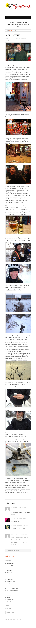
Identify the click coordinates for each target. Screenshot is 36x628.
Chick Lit (9, 568)
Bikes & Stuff (10, 565)
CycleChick (18, 38)
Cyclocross (9, 572)
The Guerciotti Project (12, 590)
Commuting (9, 570)
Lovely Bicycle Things (9, 556)
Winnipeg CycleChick (17, 619)
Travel (8, 597)
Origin (18, 621)
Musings (24, 38)
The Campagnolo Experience (14, 588)
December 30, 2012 (9, 38)
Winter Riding (10, 601)
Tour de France (10, 592)
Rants (8, 586)
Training (9, 595)
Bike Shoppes (10, 563)
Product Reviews (11, 581)
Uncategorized (8, 40)
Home (10, 30)
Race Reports (10, 583)
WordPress (12, 621)
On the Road (10, 579)
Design (8, 574)
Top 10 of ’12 (9, 554)
